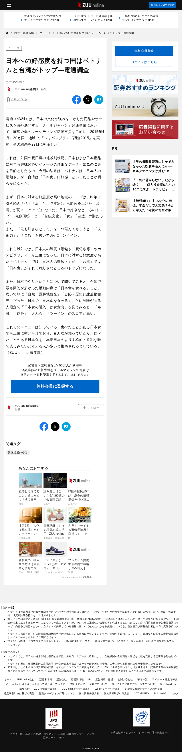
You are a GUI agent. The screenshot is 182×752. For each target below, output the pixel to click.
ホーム (8, 679)
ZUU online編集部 (26, 89)
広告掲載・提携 (104, 679)
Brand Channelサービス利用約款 (144, 688)
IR (89, 679)
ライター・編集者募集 (165, 679)
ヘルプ (174, 693)
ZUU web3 (160, 693)
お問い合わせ (125, 679)
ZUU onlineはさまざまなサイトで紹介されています (35, 684)
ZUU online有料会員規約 (76, 688)
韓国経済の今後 (18, 452)
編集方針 (25, 688)
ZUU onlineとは (26, 679)
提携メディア (77, 684)
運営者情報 (45, 679)
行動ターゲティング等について (57, 693)
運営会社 (61, 679)
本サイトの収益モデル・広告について (133, 684)
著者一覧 (142, 679)
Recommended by (71, 577)
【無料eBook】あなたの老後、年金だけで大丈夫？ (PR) (141, 18)
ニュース (13, 48)
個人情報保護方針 (89, 693)
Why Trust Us (168, 684)
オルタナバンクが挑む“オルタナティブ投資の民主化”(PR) (42, 20)
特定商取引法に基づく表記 (19, 693)
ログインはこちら (144, 62)
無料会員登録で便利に (162, 5)
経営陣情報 (77, 679)
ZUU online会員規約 (45, 688)
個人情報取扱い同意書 (116, 693)
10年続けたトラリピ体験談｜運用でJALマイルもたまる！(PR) (93, 20)
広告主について (98, 684)
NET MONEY (141, 693)
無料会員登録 (144, 51)
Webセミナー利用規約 (108, 688)
